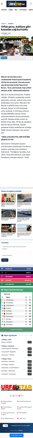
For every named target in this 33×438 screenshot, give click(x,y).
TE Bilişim (20, 430)
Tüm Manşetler (23, 412)
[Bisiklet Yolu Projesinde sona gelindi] (8, 213)
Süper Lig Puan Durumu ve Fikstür (8, 413)
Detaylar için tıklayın (17, 329)
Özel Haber (23, 10)
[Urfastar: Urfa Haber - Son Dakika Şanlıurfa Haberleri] (16, 3)
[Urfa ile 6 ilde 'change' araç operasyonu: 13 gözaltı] (24, 213)
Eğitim (31, 10)
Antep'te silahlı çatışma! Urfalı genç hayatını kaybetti (8, 235)
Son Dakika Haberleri (8, 418)
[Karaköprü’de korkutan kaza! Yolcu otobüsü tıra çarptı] (24, 198)
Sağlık (11, 10)
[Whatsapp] (22, 395)
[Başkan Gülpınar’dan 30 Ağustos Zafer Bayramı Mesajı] (8, 198)
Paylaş (4, 57)
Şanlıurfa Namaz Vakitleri (6, 407)
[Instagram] (16, 395)
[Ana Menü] (2, 4)
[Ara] (31, 4)
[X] (13, 395)
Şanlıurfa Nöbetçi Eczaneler (6, 402)
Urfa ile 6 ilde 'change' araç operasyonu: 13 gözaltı (23, 220)
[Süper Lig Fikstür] (31, 335)
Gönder (4, 260)
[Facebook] (10, 395)
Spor (16, 10)
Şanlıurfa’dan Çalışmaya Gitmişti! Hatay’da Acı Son (24, 235)
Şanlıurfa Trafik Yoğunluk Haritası (24, 407)
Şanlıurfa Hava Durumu (25, 401)
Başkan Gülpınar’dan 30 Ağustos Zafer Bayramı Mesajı (8, 205)
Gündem (4, 10)
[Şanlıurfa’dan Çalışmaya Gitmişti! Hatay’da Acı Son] (24, 228)
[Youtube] (19, 395)
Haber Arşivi (22, 418)
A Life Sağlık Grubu (16, 435)
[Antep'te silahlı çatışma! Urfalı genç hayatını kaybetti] (8, 228)
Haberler (3, 23)
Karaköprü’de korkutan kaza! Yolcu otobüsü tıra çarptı (24, 205)
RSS (6, 425)
